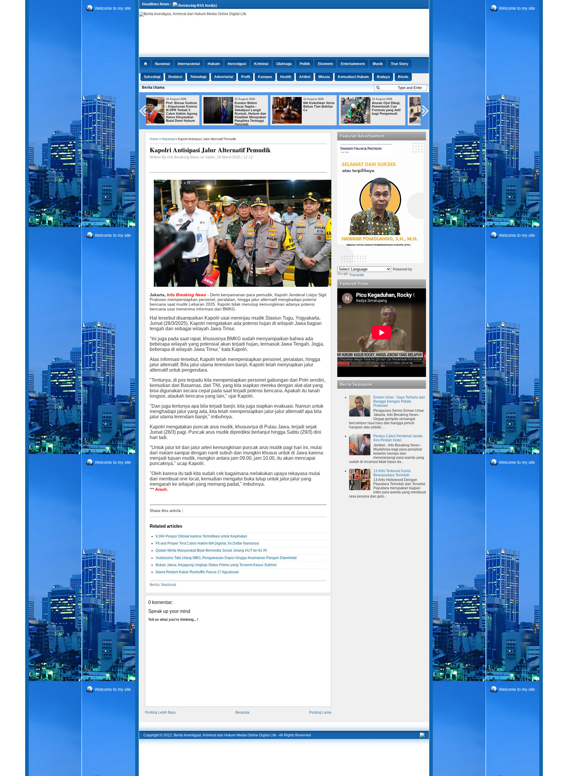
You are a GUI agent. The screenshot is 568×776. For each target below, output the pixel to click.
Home (154, 139)
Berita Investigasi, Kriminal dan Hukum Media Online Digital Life (225, 735)
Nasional (162, 64)
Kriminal (261, 64)
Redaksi (175, 77)
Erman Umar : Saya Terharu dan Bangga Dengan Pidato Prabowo (399, 401)
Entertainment (353, 64)
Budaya (383, 77)
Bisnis (403, 77)
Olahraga (284, 64)
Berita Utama (153, 87)
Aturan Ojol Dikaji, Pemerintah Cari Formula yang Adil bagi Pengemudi (332, 108)
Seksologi (152, 77)
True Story (399, 64)
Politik (305, 64)
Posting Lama (320, 712)
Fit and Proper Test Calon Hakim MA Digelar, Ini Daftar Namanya (207, 543)
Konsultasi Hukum (353, 77)
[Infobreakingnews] (422, 736)
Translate (356, 275)
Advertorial (223, 77)
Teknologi (198, 77)
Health (285, 77)
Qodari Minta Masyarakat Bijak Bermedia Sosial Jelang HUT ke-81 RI (211, 550)
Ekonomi (325, 64)
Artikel (304, 77)
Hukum (214, 64)
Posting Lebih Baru (160, 712)
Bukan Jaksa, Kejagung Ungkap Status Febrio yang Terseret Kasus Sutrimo (216, 565)
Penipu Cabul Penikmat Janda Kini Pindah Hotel (397, 438)
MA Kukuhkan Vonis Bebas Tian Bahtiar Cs (265, 106)
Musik (378, 64)
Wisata (324, 77)
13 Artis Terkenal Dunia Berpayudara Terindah (392, 473)
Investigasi (237, 64)
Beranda (242, 712)
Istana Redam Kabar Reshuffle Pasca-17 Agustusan (197, 572)
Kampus (265, 77)
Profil (245, 77)
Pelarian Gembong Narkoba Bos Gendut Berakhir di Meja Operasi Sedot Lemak (402, 110)
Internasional (189, 64)
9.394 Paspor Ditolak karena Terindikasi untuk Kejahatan (201, 536)
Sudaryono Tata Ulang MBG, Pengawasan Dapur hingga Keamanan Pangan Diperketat (226, 558)
